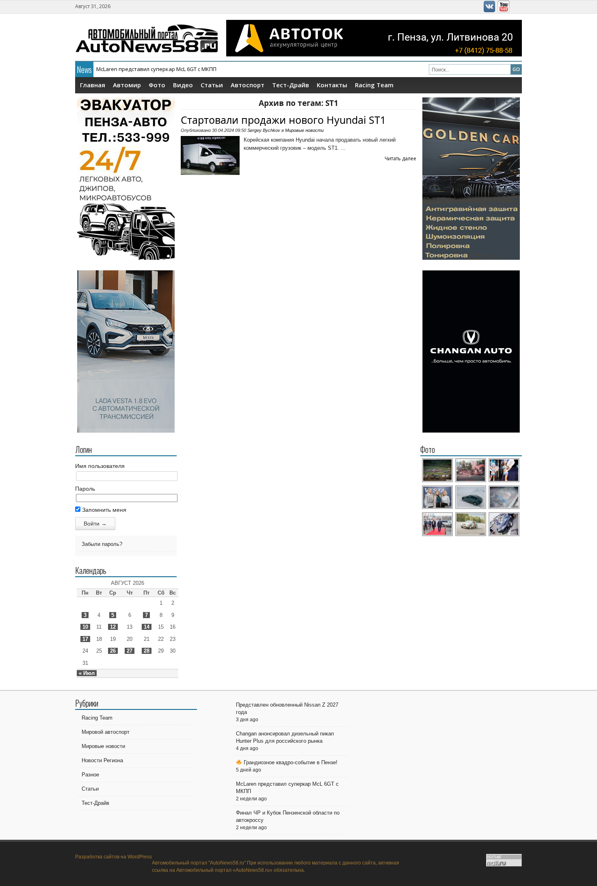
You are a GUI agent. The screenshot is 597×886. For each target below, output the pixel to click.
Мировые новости (304, 130)
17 (85, 639)
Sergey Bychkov (263, 130)
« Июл (87, 673)
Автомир (127, 85)
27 (129, 651)
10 (85, 627)
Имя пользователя (100, 466)
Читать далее (400, 158)
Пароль (85, 488)
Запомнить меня (103, 510)
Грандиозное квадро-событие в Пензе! (289, 762)
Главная (92, 85)
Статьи (212, 85)
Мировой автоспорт (106, 732)
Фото (157, 85)
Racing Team (374, 85)
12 (113, 627)
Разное (90, 775)
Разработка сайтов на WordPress (113, 857)
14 (146, 627)
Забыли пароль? (102, 544)
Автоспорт (247, 85)
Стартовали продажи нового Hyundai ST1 (283, 120)
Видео (183, 85)
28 (146, 651)
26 (113, 651)
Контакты (332, 85)
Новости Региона (102, 760)
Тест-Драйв (290, 85)
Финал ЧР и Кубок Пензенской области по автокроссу (166, 69)
